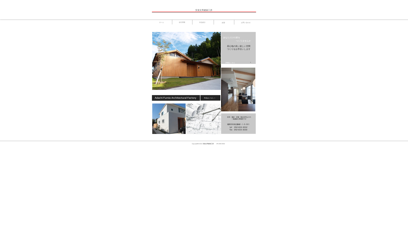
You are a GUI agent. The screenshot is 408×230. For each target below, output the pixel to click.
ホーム (161, 22)
